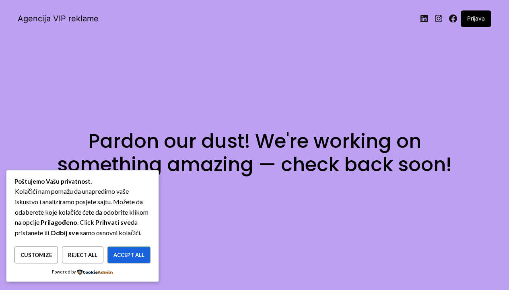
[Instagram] (438, 18)
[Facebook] (453, 18)
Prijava (476, 18)
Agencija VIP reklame (58, 18)
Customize (36, 255)
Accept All (128, 255)
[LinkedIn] (424, 18)
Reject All (82, 255)
